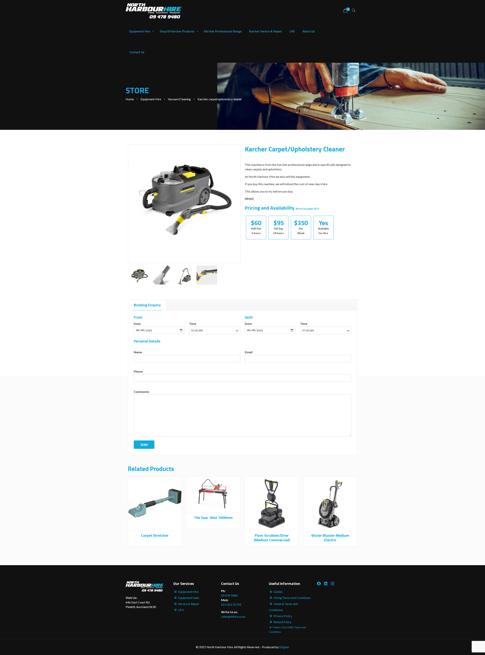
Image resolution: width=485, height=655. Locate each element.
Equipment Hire (151, 99)
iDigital (284, 647)
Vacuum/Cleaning (179, 99)
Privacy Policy (283, 616)
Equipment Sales (188, 597)
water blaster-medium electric (330, 537)
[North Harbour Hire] (154, 10)
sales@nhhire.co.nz (233, 616)
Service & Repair (188, 604)
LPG (181, 610)
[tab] (147, 305)
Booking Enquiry (147, 305)
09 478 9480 (229, 595)
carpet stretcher (155, 535)
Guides (278, 591)
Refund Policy (283, 622)
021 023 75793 (231, 604)
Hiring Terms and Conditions (292, 597)
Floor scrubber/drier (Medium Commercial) (272, 537)
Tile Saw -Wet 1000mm (213, 517)
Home (130, 99)
